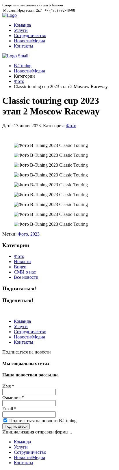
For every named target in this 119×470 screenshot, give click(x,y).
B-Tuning (22, 65)
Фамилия (13, 397)
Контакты (23, 45)
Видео (20, 266)
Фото (19, 81)
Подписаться (16, 426)
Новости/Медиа (29, 40)
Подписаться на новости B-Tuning (43, 420)
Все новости (26, 277)
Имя (8, 386)
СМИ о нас (25, 271)
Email (9, 408)
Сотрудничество (30, 35)
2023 (35, 234)
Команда (22, 25)
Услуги (21, 30)
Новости (22, 261)
